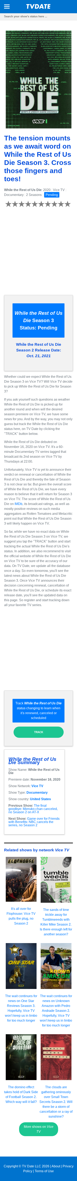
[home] (38, 7)
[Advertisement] (38, 253)
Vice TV (37, 786)
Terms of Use (44, 1171)
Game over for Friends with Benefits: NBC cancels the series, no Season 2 (34, 822)
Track (38, 732)
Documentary (37, 792)
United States (40, 799)
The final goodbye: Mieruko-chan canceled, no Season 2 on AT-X (33, 809)
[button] (7, 7)
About (56, 1166)
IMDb (18, 504)
